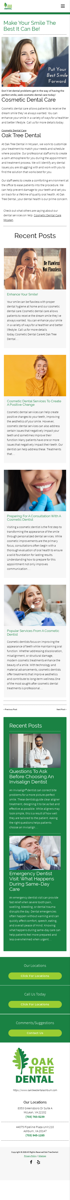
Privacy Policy (30, 1156)
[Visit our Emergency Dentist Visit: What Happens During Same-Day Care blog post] (35, 869)
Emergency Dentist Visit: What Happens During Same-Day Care (31, 881)
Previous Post (11, 709)
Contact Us (35, 1033)
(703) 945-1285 (35, 1135)
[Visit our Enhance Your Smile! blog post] (35, 268)
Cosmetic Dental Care (14, 130)
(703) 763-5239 (35, 1117)
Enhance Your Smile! (22, 294)
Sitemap (42, 1156)
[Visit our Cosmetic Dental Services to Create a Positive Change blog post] (35, 375)
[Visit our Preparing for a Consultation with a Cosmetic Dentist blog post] (35, 490)
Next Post (61, 709)
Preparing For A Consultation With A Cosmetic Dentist (34, 517)
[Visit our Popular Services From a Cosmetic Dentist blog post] (35, 605)
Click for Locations (35, 976)
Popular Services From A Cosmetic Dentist (33, 632)
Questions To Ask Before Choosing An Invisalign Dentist (31, 777)
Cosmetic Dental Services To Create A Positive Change (34, 403)
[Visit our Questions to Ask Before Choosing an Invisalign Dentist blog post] (35, 767)
